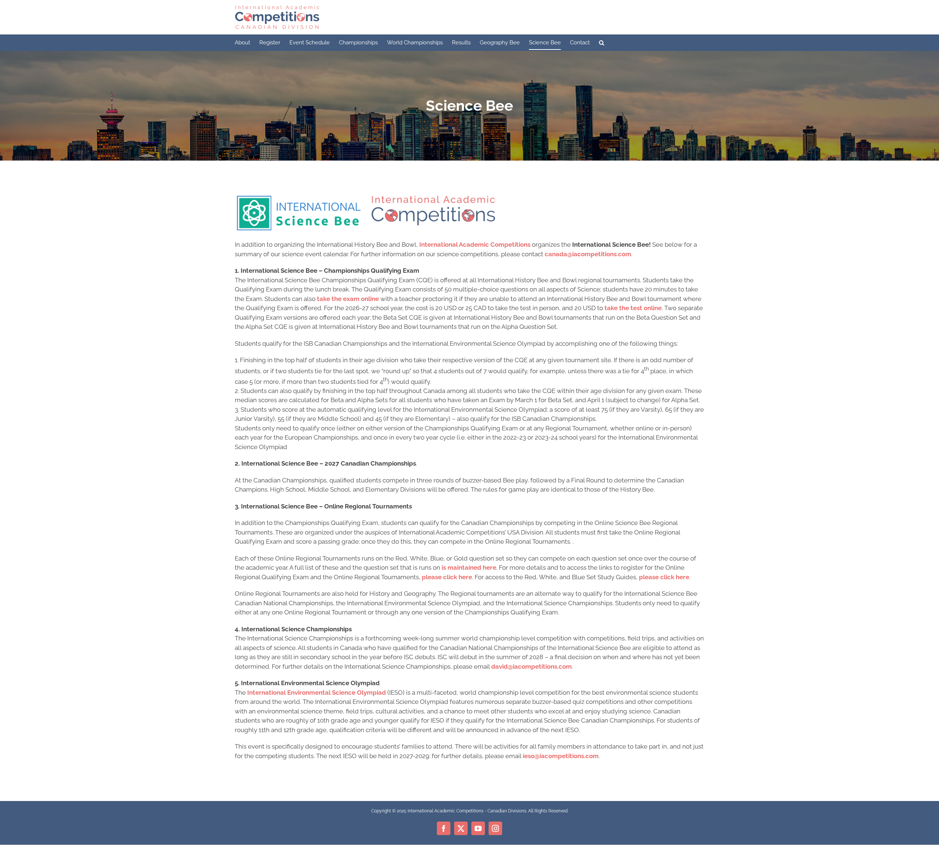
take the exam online (348, 298)
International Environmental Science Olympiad (316, 692)
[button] (601, 42)
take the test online (633, 308)
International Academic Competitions (474, 244)
